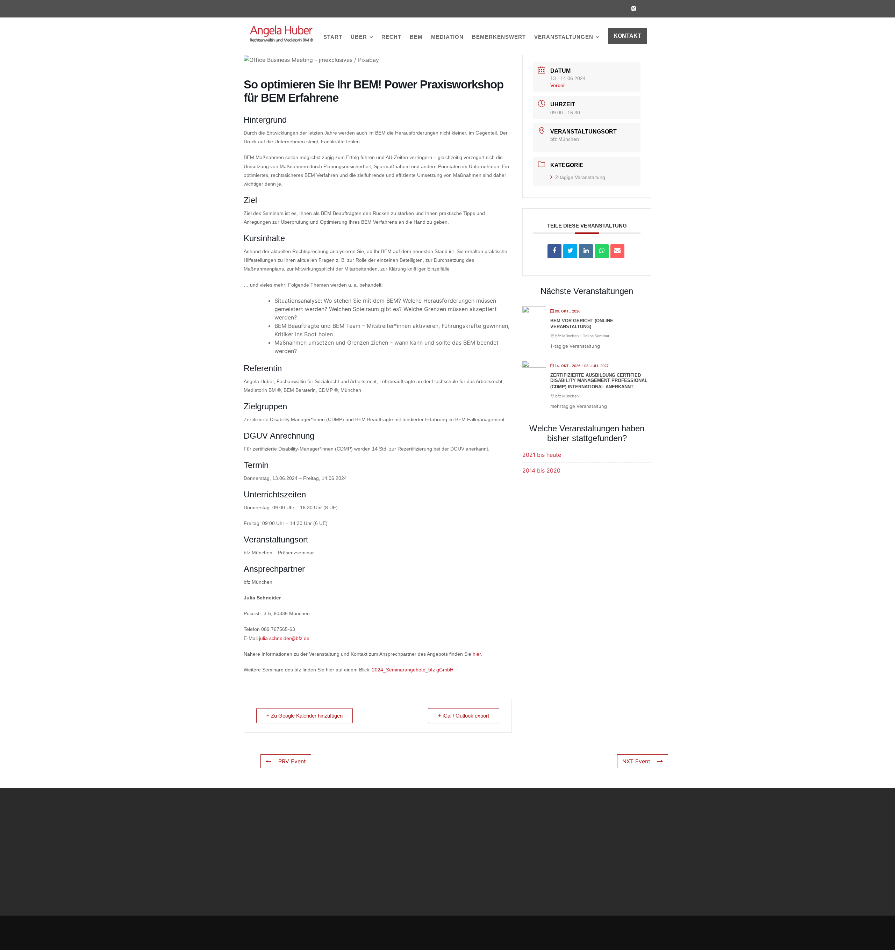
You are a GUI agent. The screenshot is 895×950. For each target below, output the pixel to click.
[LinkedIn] (586, 251)
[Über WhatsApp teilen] (602, 251)
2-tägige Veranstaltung (580, 177)
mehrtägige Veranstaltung (578, 406)
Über (359, 37)
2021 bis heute (541, 454)
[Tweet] (570, 251)
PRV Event (292, 761)
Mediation (447, 37)
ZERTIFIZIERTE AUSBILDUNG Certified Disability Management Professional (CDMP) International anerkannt (598, 381)
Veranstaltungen (563, 37)
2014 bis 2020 (541, 470)
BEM (416, 37)
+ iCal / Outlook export (463, 716)
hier (477, 654)
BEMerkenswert (499, 37)
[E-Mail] (617, 251)
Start (332, 37)
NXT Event (636, 761)
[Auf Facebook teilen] (554, 251)
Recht (391, 37)
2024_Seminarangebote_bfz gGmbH (412, 669)
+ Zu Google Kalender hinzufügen (304, 716)
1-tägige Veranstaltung (575, 346)
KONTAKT (627, 36)
